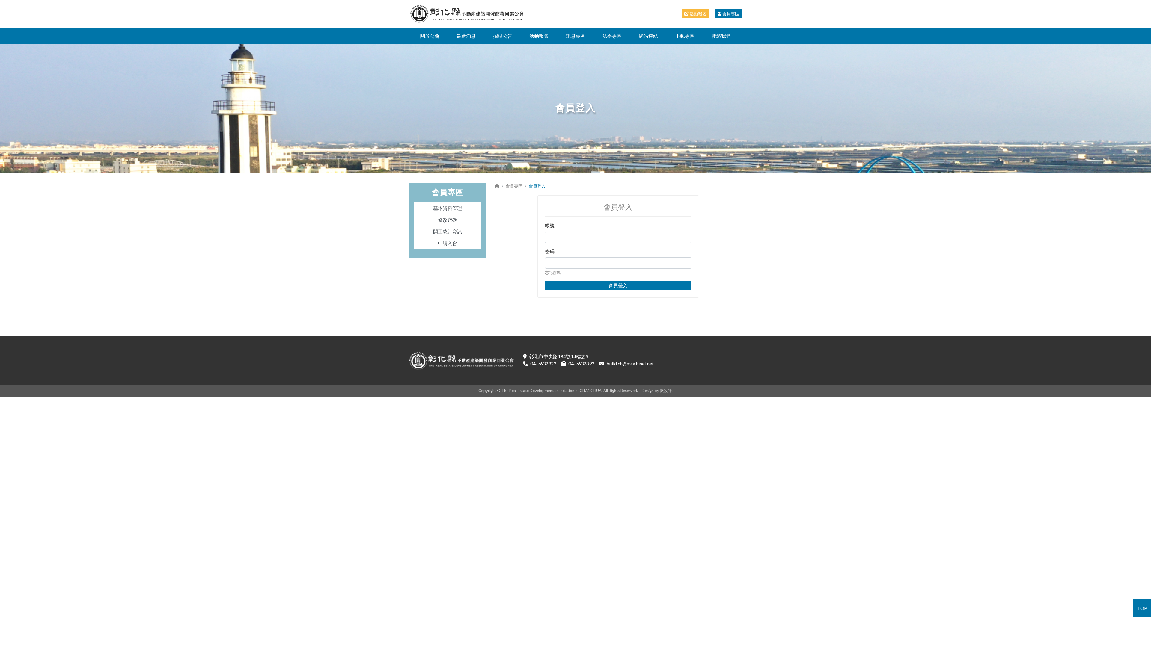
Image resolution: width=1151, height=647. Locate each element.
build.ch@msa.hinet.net (630, 363)
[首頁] (497, 185)
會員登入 (618, 285)
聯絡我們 (721, 36)
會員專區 (730, 13)
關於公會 (429, 36)
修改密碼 (447, 220)
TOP (1142, 608)
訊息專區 (575, 36)
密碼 (550, 251)
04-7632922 (543, 363)
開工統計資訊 (447, 231)
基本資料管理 (447, 208)
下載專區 (684, 36)
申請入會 (447, 243)
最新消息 (466, 36)
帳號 (550, 225)
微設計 (666, 390)
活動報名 (698, 13)
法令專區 (612, 36)
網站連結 (648, 36)
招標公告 (502, 36)
